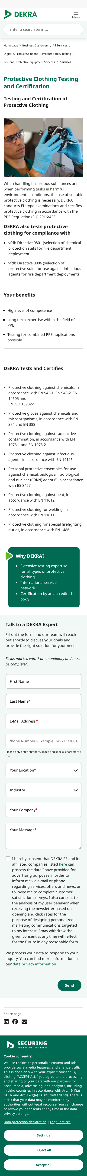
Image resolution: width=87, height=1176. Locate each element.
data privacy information (34, 964)
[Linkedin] (6, 1021)
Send (69, 985)
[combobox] (43, 770)
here (63, 864)
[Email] (24, 1021)
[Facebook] (15, 1021)
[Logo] (22, 14)
